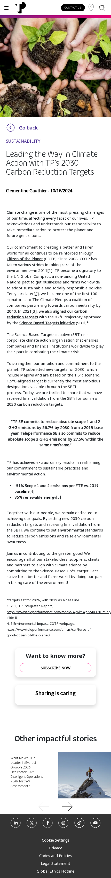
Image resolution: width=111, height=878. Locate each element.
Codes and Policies (55, 855)
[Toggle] (6, 8)
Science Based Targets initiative (47, 322)
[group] (55, 806)
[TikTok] (79, 823)
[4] (32, 491)
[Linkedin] (16, 823)
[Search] (102, 8)
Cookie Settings (55, 840)
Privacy (55, 847)
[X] (32, 823)
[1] (49, 270)
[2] (36, 293)
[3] (34, 311)
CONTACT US (73, 7)
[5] (58, 497)
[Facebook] (48, 823)
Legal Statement (55, 863)
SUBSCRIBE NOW (55, 667)
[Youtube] (95, 823)
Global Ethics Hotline (55, 871)
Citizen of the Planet (25, 258)
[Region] (91, 7)
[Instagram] (63, 823)
